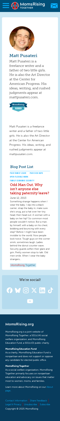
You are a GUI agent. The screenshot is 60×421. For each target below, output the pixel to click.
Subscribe (45, 404)
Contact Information (16, 400)
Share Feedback (38, 400)
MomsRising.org (28, 5)
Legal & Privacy (13, 404)
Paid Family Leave (18, 173)
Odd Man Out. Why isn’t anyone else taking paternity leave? (29, 189)
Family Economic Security (22, 180)
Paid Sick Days (36, 173)
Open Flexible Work (19, 176)
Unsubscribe (30, 404)
